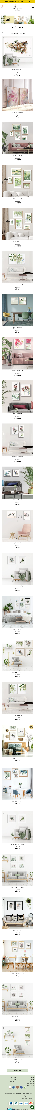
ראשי (32, 1077)
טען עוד (17, 1070)
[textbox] (8, 1079)
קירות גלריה (13, 1081)
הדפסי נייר (13, 1079)
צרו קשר (31, 1081)
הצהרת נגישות (30, 1083)
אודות (32, 1079)
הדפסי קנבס (13, 1077)
